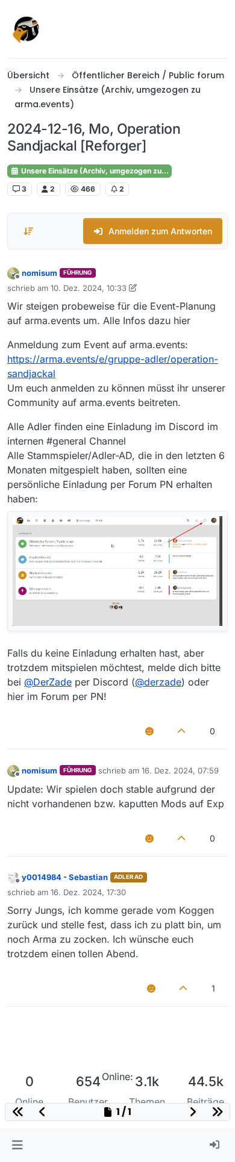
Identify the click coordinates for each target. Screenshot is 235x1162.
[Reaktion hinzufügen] (149, 731)
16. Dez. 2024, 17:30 (88, 892)
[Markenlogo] (26, 28)
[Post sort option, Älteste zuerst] (28, 231)
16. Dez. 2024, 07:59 (180, 770)
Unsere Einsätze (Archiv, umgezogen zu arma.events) (95, 170)
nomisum (39, 273)
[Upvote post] (182, 731)
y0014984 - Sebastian (65, 877)
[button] (17, 1145)
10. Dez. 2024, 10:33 (89, 288)
